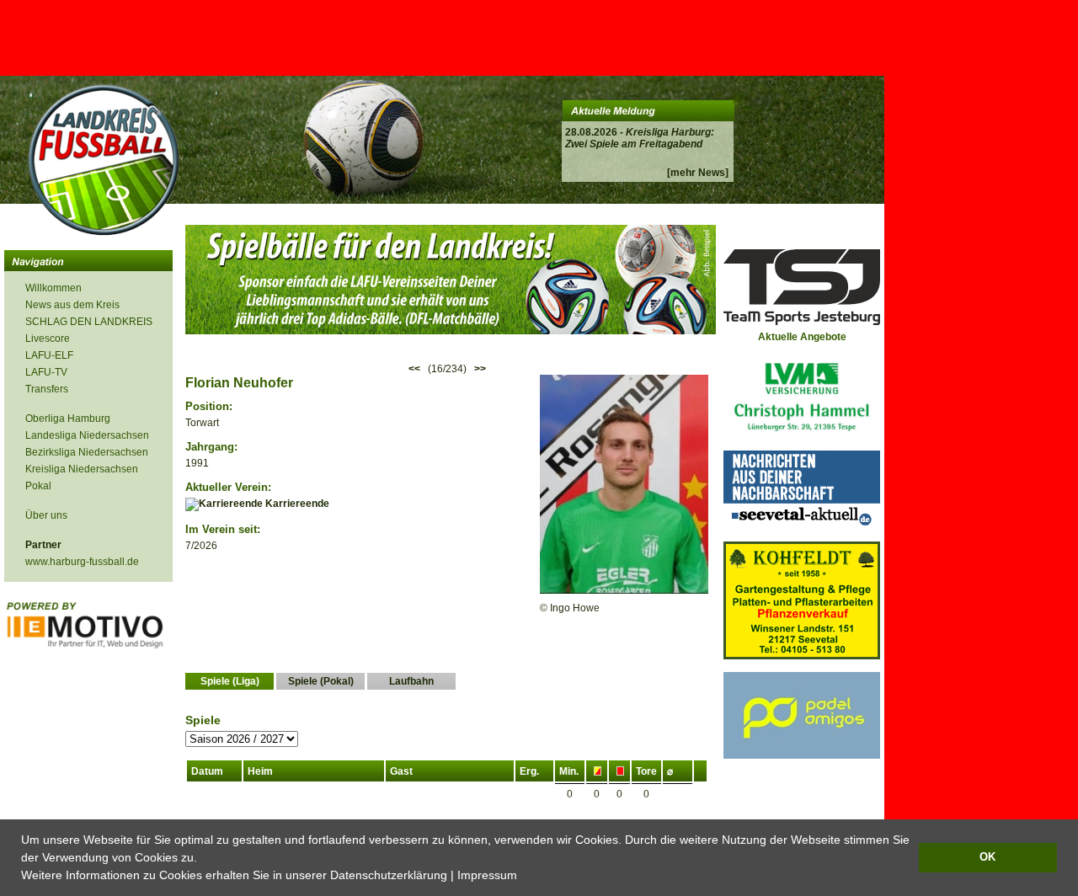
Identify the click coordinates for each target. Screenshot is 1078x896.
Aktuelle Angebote (802, 337)
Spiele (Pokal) (321, 681)
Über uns (46, 515)
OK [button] (987, 857)
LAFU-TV (46, 372)
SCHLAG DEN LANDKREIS (88, 322)
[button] (523, 876)
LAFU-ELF (49, 355)
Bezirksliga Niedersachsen (86, 452)
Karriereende (296, 503)
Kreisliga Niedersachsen (81, 469)
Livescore (47, 338)
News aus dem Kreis (72, 305)
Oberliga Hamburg (67, 418)
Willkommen (53, 288)
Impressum (487, 875)
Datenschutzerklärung (388, 875)
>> (480, 369)
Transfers (46, 389)
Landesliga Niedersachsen (87, 435)
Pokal (38, 486)
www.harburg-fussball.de (82, 562)
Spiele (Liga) (229, 681)
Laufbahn (411, 681)
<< (414, 369)
